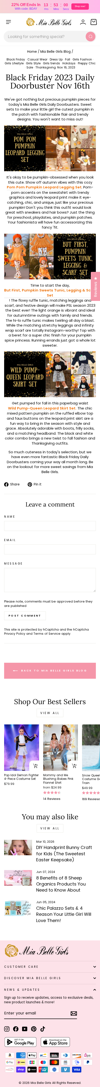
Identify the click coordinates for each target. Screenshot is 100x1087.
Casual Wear (37, 59)
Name (9, 517)
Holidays (68, 63)
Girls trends (51, 63)
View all (50, 713)
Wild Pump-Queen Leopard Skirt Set (41, 408)
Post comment (25, 616)
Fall (67, 59)
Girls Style (33, 63)
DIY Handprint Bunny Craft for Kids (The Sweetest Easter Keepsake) (64, 853)
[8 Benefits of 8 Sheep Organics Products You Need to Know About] (18, 878)
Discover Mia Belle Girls (32, 978)
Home (32, 51)
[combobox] (50, 36)
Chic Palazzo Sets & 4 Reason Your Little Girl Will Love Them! (63, 914)
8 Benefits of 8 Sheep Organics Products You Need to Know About (61, 884)
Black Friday (16, 59)
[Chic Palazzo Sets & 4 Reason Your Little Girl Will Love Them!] (18, 908)
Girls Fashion (82, 59)
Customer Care (21, 967)
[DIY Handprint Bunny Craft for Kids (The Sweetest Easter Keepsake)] (18, 847)
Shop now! (80, 6)
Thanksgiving (45, 67)
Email (10, 540)
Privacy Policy (14, 634)
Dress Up (56, 59)
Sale (29, 67)
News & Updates (22, 990)
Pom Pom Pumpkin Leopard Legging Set (44, 187)
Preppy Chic (87, 63)
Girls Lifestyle (14, 63)
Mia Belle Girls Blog (55, 51)
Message (13, 564)
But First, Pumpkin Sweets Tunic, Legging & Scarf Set (50, 293)
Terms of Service (46, 634)
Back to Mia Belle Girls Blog (53, 670)
